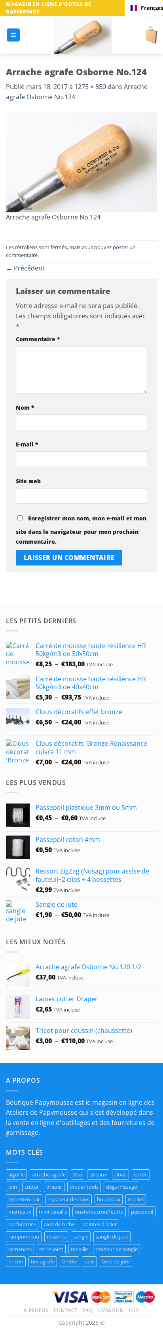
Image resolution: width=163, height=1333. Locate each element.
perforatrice (22, 1224)
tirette (69, 1261)
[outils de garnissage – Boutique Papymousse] (82, 35)
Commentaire (38, 339)
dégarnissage (121, 1186)
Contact (66, 1310)
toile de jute (116, 1261)
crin (12, 1186)
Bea (77, 1174)
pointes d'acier (99, 1224)
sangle (80, 1236)
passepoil (142, 1211)
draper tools (84, 1186)
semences (20, 1249)
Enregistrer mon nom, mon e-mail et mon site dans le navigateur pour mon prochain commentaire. (81, 530)
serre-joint (51, 1249)
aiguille (16, 1174)
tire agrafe (43, 1261)
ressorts (56, 1236)
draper (54, 1186)
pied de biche (59, 1224)
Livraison (111, 1310)
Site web (28, 481)
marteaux (19, 1211)
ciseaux (98, 1174)
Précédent (25, 268)
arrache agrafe (49, 1174)
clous (120, 1174)
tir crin (15, 1261)
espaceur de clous (68, 1199)
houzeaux (108, 1199)
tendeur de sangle (116, 1249)
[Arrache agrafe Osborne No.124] (81, 161)
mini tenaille (53, 1211)
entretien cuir (24, 1199)
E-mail (27, 444)
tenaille (79, 1249)
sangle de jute (112, 1236)
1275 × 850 (90, 86)
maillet (136, 1199)
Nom (25, 407)
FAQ (88, 1310)
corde (141, 1174)
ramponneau (23, 1236)
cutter (32, 1186)
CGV (134, 1310)
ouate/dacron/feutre (99, 1211)
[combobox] (144, 8)
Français (149, 7)
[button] (13, 35)
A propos (36, 1310)
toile (89, 1261)
